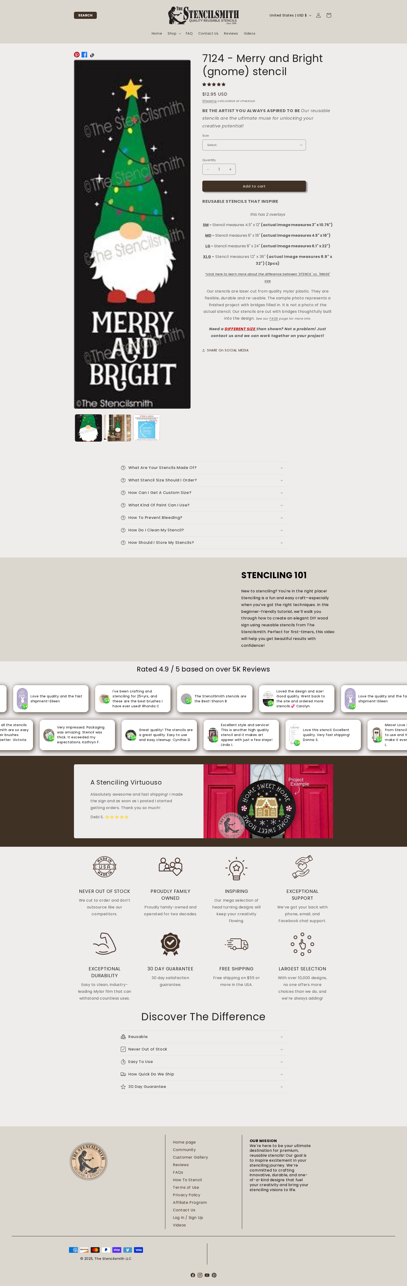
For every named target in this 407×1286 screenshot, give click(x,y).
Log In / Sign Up (188, 1217)
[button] (85, 15)
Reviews (181, 1165)
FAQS (273, 318)
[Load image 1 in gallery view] (88, 428)
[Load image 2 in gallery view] (117, 428)
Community (184, 1149)
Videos (179, 1225)
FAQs (178, 1172)
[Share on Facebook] (84, 56)
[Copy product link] (92, 56)
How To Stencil (187, 1180)
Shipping (209, 101)
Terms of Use (186, 1187)
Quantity (209, 160)
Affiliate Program (190, 1202)
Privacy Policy (186, 1195)
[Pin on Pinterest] (77, 56)
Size (205, 135)
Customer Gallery (190, 1157)
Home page (184, 1142)
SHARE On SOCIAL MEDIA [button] (228, 350)
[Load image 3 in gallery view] (146, 428)
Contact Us (184, 1210)
